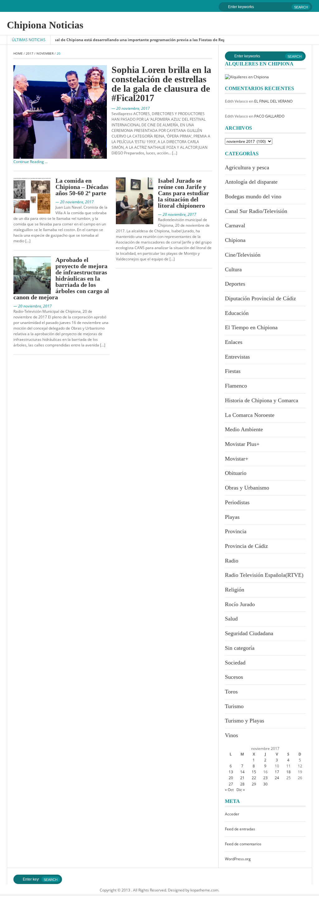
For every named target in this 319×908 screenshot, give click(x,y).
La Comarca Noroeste (249, 415)
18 (288, 772)
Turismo (234, 706)
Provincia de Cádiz (246, 546)
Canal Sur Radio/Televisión (256, 211)
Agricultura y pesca (247, 167)
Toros (231, 691)
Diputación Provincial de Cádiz (260, 298)
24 (277, 777)
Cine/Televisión (242, 255)
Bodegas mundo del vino (253, 196)
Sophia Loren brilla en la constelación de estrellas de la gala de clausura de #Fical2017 (161, 84)
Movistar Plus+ (242, 444)
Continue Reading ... (30, 161)
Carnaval (235, 225)
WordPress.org (238, 859)
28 (242, 784)
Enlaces (233, 342)
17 (277, 772)
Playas (232, 517)
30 (265, 784)
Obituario (235, 473)
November (45, 53)
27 (231, 784)
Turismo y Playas (244, 720)
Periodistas (237, 502)
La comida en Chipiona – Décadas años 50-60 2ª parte (81, 186)
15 (254, 772)
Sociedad (235, 662)
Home (18, 53)
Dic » (240, 789)
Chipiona (235, 240)
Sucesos (234, 677)
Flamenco (236, 386)
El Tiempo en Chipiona (251, 327)
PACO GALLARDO (269, 116)
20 (231, 777)
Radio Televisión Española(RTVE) (264, 575)
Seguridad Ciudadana (249, 633)
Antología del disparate (251, 182)
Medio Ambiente (244, 429)
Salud (231, 619)
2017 (29, 53)
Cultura (233, 269)
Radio (231, 561)
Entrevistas (237, 357)
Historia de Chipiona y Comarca (261, 400)
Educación (237, 313)
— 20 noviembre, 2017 (131, 108)
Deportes (235, 284)
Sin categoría (240, 648)
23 (265, 777)
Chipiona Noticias (45, 25)
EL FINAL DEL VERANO (273, 101)
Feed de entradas (240, 829)
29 (254, 784)
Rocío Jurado (240, 604)
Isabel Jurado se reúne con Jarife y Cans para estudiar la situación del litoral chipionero (183, 193)
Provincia (235, 531)
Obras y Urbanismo (247, 488)
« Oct (229, 789)
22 (254, 777)
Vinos (231, 735)
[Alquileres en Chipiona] (247, 76)
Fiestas (232, 371)
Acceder (232, 814)
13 (231, 772)
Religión (234, 590)
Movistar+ (236, 459)
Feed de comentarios (243, 844)
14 (242, 772)
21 (242, 777)
